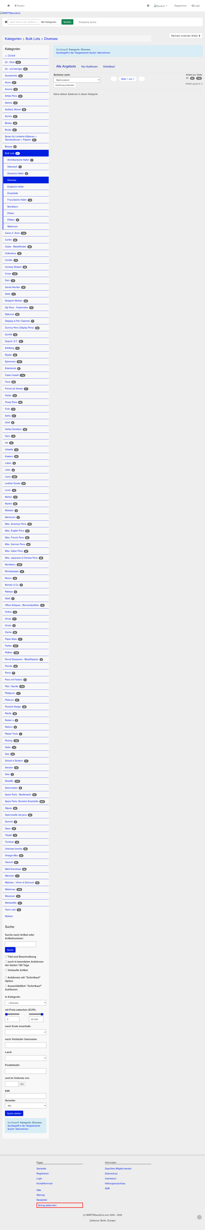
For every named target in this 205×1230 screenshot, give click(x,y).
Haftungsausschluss (115, 1183)
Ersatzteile (12, 193)
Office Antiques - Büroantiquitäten (24, 605)
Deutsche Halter (17, 173)
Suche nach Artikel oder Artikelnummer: (19, 936)
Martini (10, 503)
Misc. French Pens (16, 537)
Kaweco (11, 456)
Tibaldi (10, 835)
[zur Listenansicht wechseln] (124, 85)
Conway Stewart (15, 267)
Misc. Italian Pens (16, 551)
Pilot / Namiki (14, 686)
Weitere (9, 916)
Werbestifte (13, 902)
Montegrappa (14, 571)
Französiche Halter (19, 199)
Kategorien (13, 38)
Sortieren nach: (62, 74)
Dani (9, 280)
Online (10, 611)
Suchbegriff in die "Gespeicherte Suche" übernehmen (24, 1127)
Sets (9, 774)
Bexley (10, 123)
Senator (11, 767)
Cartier (10, 239)
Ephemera (13, 361)
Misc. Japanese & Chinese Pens (23, 557)
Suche (10, 949)
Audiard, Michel (15, 109)
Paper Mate (13, 639)
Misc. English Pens (17, 530)
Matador (11, 510)
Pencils (11, 666)
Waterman (12, 226)
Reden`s (11, 720)
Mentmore (12, 517)
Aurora (10, 116)
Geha (10, 415)
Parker (10, 213)
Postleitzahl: (12, 1065)
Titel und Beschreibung (21, 956)
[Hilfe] (148, 5)
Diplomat (11, 314)
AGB (107, 1188)
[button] (161, 5)
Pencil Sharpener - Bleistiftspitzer (23, 659)
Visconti (11, 862)
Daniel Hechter (15, 287)
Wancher (11, 875)
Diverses (51, 38)
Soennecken (13, 787)
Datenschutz (111, 1173)
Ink (8, 442)
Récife (10, 713)
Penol (9, 672)
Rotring (11, 740)
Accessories (13, 75)
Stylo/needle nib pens (18, 814)
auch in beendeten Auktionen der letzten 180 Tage (24, 963)
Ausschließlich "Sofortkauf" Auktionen (23, 987)
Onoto (10, 625)
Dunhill (10, 334)
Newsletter (42, 1199)
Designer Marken (16, 300)
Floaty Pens (13, 402)
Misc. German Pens (17, 544)
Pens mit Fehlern (15, 679)
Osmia (10, 632)
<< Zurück (10, 55)
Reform (10, 727)
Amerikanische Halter (19, 159)
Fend (10, 381)
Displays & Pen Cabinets (19, 321)
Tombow (11, 841)
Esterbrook (12, 368)
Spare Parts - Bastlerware (20, 794)
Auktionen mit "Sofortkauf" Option (23, 979)
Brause (10, 146)
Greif (9, 422)
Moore (10, 578)
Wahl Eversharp (15, 869)
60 (192, 78)
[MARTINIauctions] (10, 13)
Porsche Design (15, 706)
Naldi (9, 598)
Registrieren (180, 5)
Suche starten (14, 1113)
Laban (10, 463)
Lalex (9, 469)
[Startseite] (8, 5)
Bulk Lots (33, 38)
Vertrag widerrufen (47, 1205)
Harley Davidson (15, 429)
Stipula (10, 808)
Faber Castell (14, 375)
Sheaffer (12, 781)
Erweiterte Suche (87, 22)
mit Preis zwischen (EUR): (20, 1009)
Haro (9, 436)
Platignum (12, 693)
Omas (10, 618)
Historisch (14, 166)
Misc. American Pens (18, 524)
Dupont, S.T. (13, 341)
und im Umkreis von (17, 1078)
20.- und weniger (16, 68)
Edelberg (12, 348)
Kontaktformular (45, 1183)
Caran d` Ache (15, 233)
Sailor (10, 747)
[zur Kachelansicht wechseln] (128, 85)
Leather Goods (15, 483)
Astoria (10, 102)
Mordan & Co (13, 584)
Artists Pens (13, 96)
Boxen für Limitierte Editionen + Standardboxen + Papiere (21, 138)
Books (10, 129)
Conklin (11, 260)
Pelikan (12, 219)
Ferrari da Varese (16, 388)
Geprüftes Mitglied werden (118, 1168)
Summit (10, 821)
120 (199, 78)
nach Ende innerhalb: (18, 1026)
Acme (10, 82)
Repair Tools (13, 733)
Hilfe (39, 1190)
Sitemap (41, 1194)
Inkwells (11, 449)
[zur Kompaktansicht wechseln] (132, 85)
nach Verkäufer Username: (21, 1039)
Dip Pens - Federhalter (19, 307)
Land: (8, 1052)
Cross (10, 273)
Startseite (41, 1168)
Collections (12, 253)
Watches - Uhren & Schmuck (21, 882)
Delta (10, 294)
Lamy (10, 476)
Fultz (9, 408)
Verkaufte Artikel (17, 970)
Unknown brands (16, 848)
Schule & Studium (16, 760)
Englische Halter (15, 186)
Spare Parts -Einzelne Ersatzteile (24, 801)
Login (197, 5)
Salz (9, 754)
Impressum (110, 1178)
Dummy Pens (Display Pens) (21, 327)
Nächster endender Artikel (184, 35)
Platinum (11, 700)
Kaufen (21, 5)
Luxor (10, 490)
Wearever (12, 896)
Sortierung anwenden (64, 85)
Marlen (10, 497)
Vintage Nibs (13, 855)
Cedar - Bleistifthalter (18, 246)
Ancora (11, 89)
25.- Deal (12, 62)
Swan (10, 828)
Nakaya (10, 591)
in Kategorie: (12, 997)
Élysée (10, 354)
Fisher (10, 395)
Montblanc (12, 206)
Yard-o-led (12, 909)
